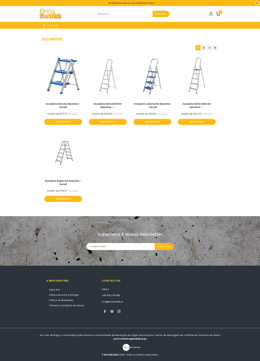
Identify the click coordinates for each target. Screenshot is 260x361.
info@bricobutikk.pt (112, 301)
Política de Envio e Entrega (64, 294)
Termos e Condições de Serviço (67, 305)
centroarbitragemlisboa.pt (130, 338)
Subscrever (164, 246)
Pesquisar (161, 13)
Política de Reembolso (61, 300)
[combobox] (123, 14)
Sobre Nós (54, 289)
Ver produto (63, 122)
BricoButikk (111, 354)
